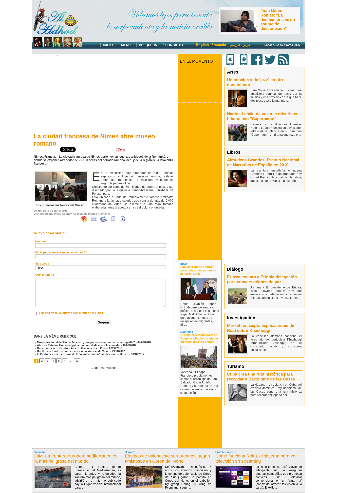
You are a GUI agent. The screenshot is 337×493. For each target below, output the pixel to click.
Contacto (173, 45)
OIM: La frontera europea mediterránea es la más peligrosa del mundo (75, 459)
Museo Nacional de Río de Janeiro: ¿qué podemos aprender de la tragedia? (85, 342)
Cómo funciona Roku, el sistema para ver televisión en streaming (256, 459)
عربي (246, 44)
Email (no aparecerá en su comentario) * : (62, 252)
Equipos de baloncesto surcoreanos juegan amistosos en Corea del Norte (167, 459)
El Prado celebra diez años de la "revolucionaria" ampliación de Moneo (82, 354)
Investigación (241, 317)
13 (76, 360)
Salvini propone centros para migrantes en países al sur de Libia (198, 270)
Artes (232, 72)
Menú (125, 45)
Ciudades (97, 368)
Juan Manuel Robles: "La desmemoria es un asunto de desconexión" (278, 20)
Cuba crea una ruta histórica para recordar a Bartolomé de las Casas (261, 376)
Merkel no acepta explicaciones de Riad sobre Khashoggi (260, 328)
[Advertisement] (103, 94)
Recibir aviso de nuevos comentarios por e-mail (72, 312)
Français (218, 44)
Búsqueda (147, 45)
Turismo (49, 55)
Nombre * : (42, 241)
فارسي (235, 44)
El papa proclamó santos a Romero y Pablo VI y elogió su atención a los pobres (199, 338)
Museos (64, 55)
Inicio (107, 45)
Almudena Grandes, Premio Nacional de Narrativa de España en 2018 (263, 162)
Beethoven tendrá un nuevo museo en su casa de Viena (72, 351)
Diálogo (235, 269)
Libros (234, 152)
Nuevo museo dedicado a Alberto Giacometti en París (71, 348)
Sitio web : (42, 263)
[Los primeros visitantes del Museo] (61, 172)
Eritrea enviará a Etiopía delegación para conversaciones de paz (262, 279)
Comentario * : (44, 274)
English (202, 44)
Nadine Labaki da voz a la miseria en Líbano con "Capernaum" (263, 116)
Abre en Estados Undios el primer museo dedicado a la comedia (78, 345)
